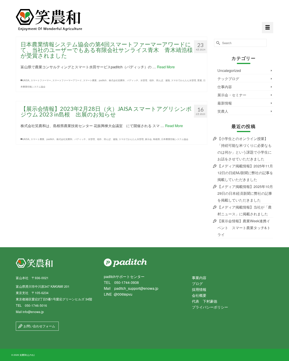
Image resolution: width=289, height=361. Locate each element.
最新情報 (224, 103)
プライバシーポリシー (210, 307)
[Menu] (267, 27)
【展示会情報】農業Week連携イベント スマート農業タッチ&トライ (243, 227)
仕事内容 (224, 86)
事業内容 (199, 277)
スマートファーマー (41, 80)
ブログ (197, 283)
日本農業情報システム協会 (174, 139)
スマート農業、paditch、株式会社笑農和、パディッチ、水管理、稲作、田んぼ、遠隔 (126, 80)
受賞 (199, 80)
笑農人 (222, 111)
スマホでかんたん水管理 (183, 80)
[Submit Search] (217, 43)
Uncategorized (229, 70)
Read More (166, 66)
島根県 (156, 139)
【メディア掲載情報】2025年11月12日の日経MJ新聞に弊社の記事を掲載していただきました (245, 172)
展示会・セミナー (231, 94)
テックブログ (228, 78)
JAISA (26, 80)
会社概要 (199, 295)
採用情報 (199, 289)
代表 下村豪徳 (204, 301)
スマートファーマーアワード (67, 80)
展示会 (148, 139)
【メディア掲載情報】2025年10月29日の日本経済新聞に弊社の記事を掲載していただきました (245, 193)
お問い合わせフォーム (39, 326)
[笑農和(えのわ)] (56, 20)
